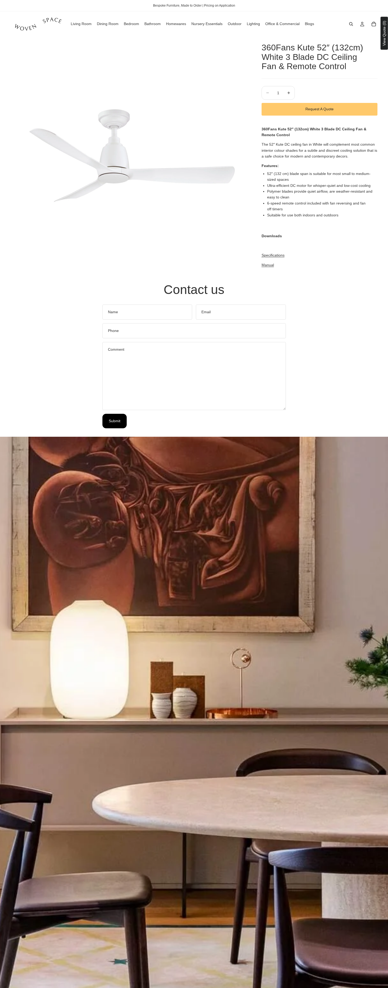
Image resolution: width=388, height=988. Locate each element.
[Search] (351, 24)
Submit (114, 421)
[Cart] (374, 24)
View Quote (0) (384, 33)
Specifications (273, 255)
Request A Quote (319, 109)
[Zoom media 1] (130, 156)
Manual (268, 265)
